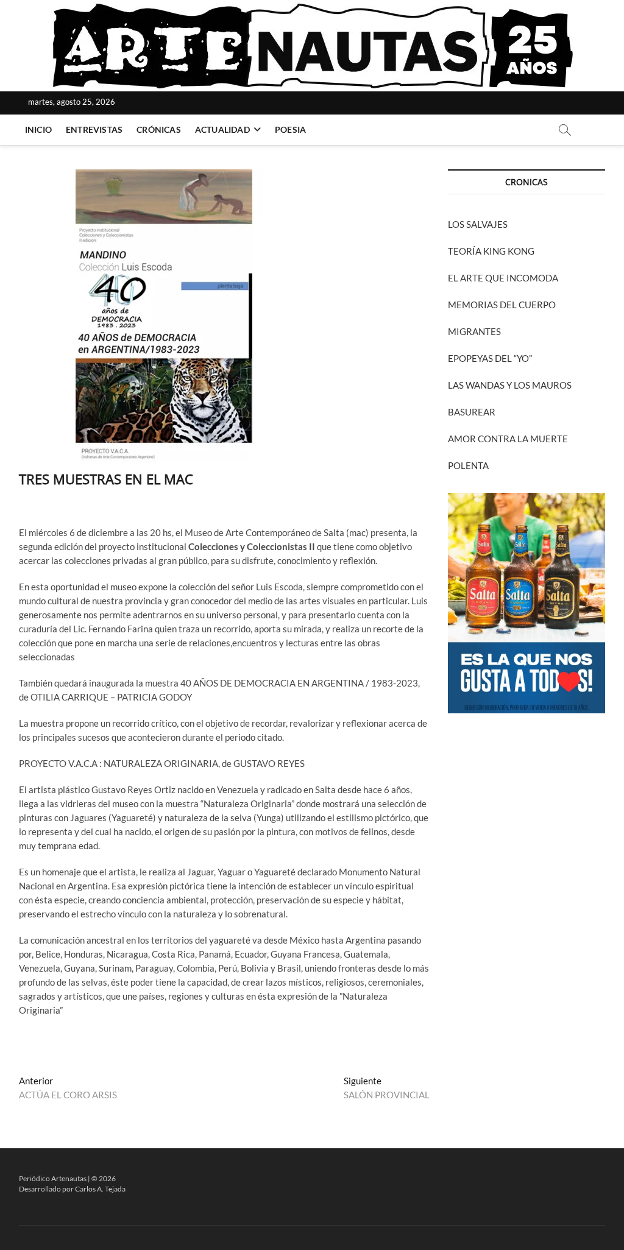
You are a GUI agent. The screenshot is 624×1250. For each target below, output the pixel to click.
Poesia (290, 129)
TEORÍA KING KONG (491, 250)
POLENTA (468, 465)
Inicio (38, 129)
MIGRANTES (474, 331)
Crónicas (158, 129)
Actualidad (222, 129)
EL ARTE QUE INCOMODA (503, 277)
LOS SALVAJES (478, 224)
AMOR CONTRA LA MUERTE (508, 438)
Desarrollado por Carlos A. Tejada (72, 1188)
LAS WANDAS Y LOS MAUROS (510, 385)
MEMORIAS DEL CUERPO (502, 304)
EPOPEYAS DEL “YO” (490, 358)
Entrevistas (94, 129)
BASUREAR (471, 411)
